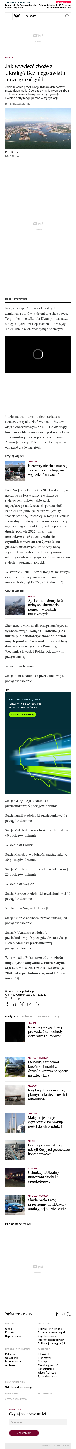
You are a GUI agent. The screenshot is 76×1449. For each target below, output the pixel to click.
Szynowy (32, 1169)
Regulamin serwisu (49, 1336)
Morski (9, 57)
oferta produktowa (16, 1399)
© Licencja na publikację (20, 991)
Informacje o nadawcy (51, 1339)
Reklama (10, 1354)
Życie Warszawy (47, 1376)
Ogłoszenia (11, 1357)
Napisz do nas (13, 1336)
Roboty (31, 597)
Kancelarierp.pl (46, 1368)
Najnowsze (43, 1016)
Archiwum (11, 1365)
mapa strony (12, 1393)
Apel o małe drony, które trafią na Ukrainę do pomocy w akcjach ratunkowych (46, 607)
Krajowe (32, 1023)
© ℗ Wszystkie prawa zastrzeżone (25, 994)
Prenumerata (13, 1361)
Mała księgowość (48, 1365)
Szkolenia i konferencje (18, 1387)
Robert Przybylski (16, 298)
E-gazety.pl (44, 1357)
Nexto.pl (42, 1361)
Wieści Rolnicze (47, 1372)
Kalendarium (45, 1393)
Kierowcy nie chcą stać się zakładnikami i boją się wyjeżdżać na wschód (48, 470)
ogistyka (30, 16)
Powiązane (11, 1016)
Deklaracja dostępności (51, 1343)
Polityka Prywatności (50, 1328)
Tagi (57, 1016)
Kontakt (9, 1332)
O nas (8, 1328)
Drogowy (32, 462)
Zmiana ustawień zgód (51, 1332)
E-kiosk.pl (43, 1354)
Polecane (27, 1016)
